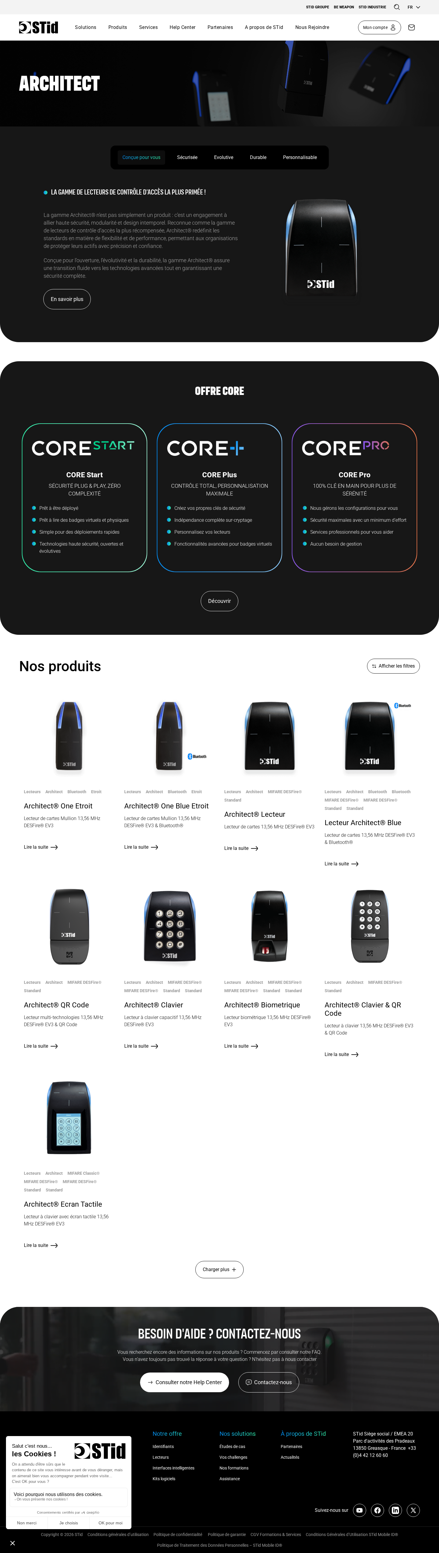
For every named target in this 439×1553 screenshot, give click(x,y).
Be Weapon (344, 7)
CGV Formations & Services (276, 1534)
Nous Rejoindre (312, 27)
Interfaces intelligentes (173, 1468)
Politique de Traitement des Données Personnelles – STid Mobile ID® (219, 1545)
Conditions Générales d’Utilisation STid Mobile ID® (352, 1534)
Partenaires (220, 27)
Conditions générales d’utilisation (118, 1534)
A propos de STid (264, 27)
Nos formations (234, 1468)
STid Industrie (372, 7)
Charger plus (216, 1269)
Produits (117, 27)
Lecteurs (161, 1457)
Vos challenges (233, 1457)
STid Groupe (317, 7)
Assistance (230, 1478)
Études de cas (232, 1446)
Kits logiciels (164, 1478)
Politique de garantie (227, 1534)
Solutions (85, 27)
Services (148, 27)
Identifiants (163, 1446)
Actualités (290, 1457)
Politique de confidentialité (178, 1534)
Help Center (182, 27)
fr (410, 7)
